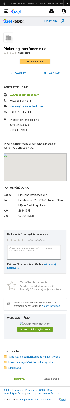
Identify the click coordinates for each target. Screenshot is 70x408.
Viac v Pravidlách (51, 306)
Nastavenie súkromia (48, 393)
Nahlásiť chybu (51, 379)
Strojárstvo (14, 367)
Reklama (18, 390)
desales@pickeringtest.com (26, 106)
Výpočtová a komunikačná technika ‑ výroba (34, 356)
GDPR (42, 390)
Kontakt (31, 393)
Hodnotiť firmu (35, 61)
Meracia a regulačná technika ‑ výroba (30, 362)
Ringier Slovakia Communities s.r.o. (38, 399)
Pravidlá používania (14, 393)
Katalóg (7, 390)
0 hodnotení (24, 53)
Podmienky (31, 390)
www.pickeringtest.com (24, 94)
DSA (49, 390)
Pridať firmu (19, 379)
